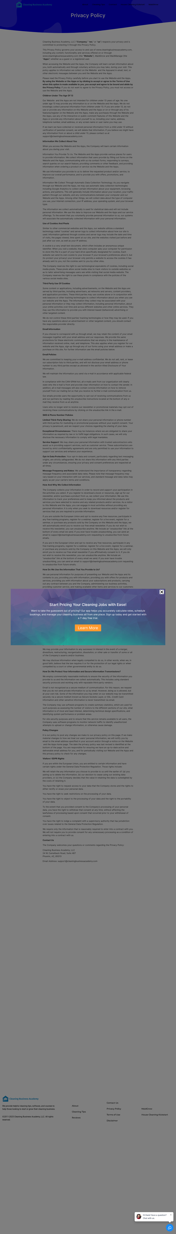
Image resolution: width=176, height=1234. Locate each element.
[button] (162, 592)
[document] (88, 617)
